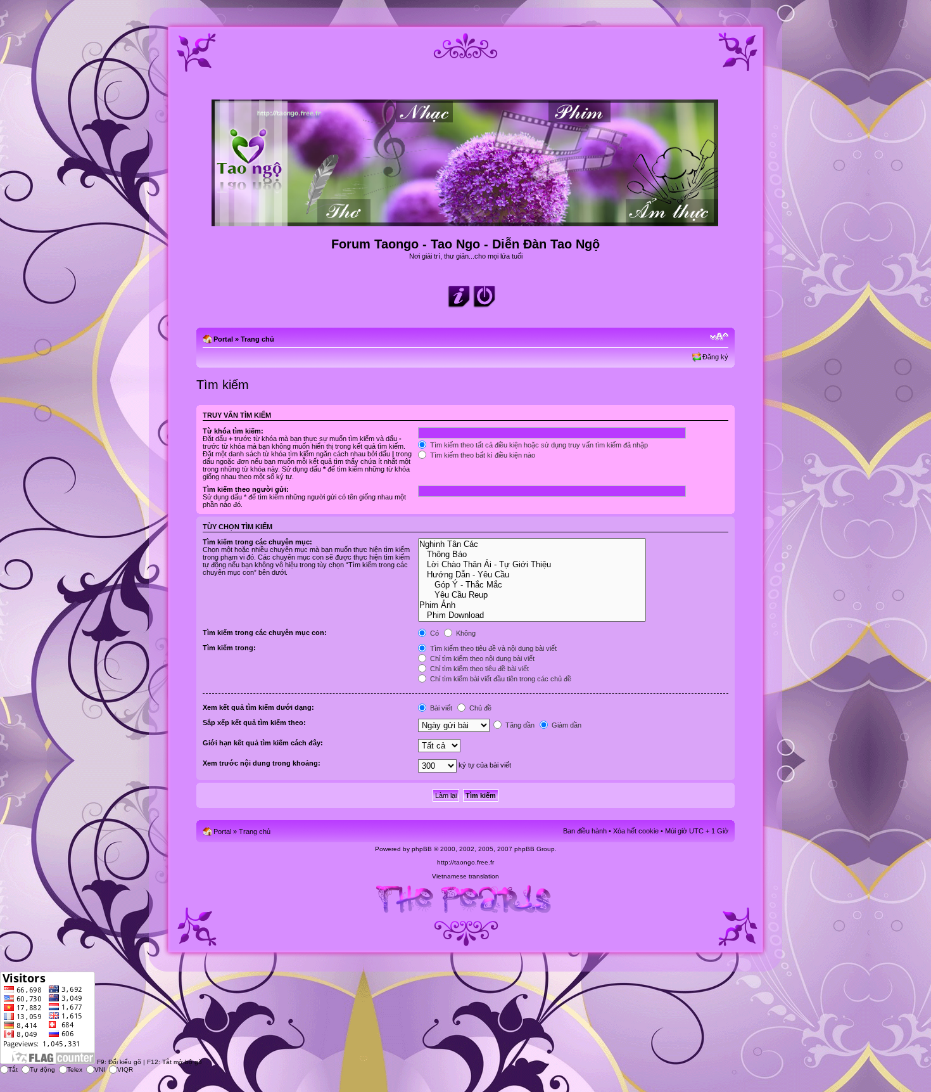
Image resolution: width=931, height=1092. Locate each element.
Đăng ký (715, 357)
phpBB (422, 848)
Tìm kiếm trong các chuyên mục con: (265, 632)
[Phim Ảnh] (531, 605)
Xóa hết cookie (636, 831)
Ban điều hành (585, 831)
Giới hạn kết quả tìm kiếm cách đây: (263, 743)
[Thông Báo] (531, 554)
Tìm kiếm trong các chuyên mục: (257, 542)
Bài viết (440, 708)
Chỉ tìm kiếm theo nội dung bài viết (481, 658)
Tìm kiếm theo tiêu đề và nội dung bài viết (492, 648)
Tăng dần (519, 725)
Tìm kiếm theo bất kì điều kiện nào (481, 455)
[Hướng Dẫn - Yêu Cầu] (531, 575)
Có (433, 633)
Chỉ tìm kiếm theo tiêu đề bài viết (478, 668)
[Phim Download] (531, 615)
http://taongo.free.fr (465, 862)
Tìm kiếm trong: (229, 648)
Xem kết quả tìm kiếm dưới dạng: (258, 707)
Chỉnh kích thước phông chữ (719, 336)
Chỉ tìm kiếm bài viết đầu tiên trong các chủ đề (499, 679)
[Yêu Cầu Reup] (531, 595)
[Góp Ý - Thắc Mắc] (531, 585)
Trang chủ (257, 339)
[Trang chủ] (465, 221)
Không (465, 633)
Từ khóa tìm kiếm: (233, 431)
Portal (223, 339)
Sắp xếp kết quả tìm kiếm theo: (254, 722)
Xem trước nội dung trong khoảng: (261, 763)
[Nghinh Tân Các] (531, 544)
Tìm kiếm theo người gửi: (246, 489)
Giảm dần (565, 725)
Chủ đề (479, 708)
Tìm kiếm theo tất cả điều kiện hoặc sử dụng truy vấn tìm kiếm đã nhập (538, 445)
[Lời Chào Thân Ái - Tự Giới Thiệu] (531, 565)
